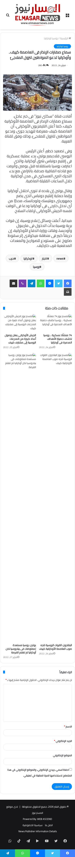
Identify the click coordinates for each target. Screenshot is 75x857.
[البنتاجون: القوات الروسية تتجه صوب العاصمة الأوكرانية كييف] (55, 497)
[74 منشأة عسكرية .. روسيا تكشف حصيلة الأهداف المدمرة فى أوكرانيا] (55, 322)
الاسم (68, 726)
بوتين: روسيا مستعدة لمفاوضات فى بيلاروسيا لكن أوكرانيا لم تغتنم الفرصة (21, 649)
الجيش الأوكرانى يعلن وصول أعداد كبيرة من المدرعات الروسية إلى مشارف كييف (20, 339)
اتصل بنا (49, 825)
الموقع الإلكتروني (62, 755)
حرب (11, 258)
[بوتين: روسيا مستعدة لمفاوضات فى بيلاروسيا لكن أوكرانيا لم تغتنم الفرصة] (19, 497)
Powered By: (30, 819)
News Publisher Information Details (37, 831)
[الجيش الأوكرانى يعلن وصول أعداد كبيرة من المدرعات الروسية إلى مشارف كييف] (19, 322)
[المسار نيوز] (37, 15)
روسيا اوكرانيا (51, 38)
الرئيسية (64, 38)
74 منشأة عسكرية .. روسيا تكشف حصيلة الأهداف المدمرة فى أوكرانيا (57, 339)
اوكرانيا (27, 258)
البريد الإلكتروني (63, 741)
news (60, 258)
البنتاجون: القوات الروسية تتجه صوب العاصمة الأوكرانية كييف (55, 647)
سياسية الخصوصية (32, 825)
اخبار (44, 258)
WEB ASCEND (44, 819)
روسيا (36, 267)
